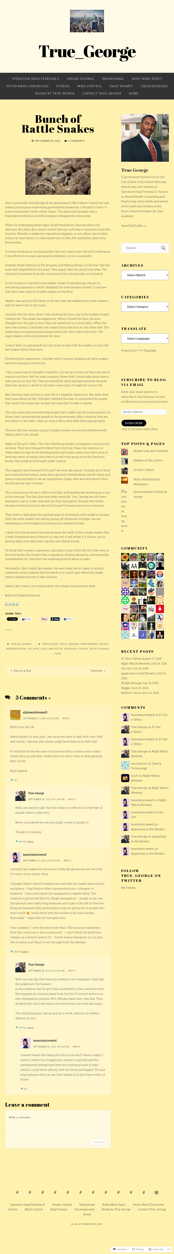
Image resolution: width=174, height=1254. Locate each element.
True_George (87, 50)
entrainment (89, 644)
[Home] (156, 1194)
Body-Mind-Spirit (147, 78)
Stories (63, 86)
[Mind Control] (93, 1194)
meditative (56, 648)
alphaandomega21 (35, 712)
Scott (134, 775)
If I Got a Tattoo (144, 470)
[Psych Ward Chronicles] (68, 1194)
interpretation (16, 648)
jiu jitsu (33, 648)
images (104, 644)
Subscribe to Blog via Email (143, 382)
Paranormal (113, 78)
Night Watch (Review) (135, 663)
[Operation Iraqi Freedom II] (17, 1194)
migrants (71, 648)
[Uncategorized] (119, 1194)
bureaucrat (51, 644)
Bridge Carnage (131, 683)
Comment (99, 1141)
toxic (58, 653)
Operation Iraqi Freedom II (35, 78)
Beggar (125, 688)
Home (133, 93)
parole (83, 648)
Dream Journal (80, 78)
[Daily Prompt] (106, 1194)
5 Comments (76, 140)
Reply (66, 718)
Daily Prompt (121, 86)
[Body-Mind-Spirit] (55, 1194)
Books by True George (55, 93)
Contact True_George (101, 93)
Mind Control (89, 86)
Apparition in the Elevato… (148, 829)
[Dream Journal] (30, 1194)
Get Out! (126, 668)
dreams (74, 644)
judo (44, 648)
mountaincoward (34, 854)
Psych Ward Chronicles (27, 86)
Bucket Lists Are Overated (151, 451)
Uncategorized (154, 86)
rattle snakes (99, 648)
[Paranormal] (43, 1194)
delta (63, 644)
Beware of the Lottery (148, 460)
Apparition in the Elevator (138, 673)
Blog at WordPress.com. (86, 1224)
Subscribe (134, 423)
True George (36, 793)
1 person (30, 841)
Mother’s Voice (131, 693)
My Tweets (128, 887)
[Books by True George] (131, 1194)
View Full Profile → (133, 225)
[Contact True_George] (144, 1194)
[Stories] (81, 1194)
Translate (150, 350)
